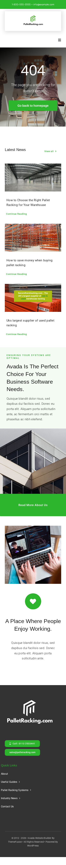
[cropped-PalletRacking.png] (33, 16)
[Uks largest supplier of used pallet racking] (33, 298)
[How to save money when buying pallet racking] (33, 238)
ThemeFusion (15, 842)
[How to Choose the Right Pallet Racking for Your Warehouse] (33, 177)
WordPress (33, 845)
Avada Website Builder (39, 838)
